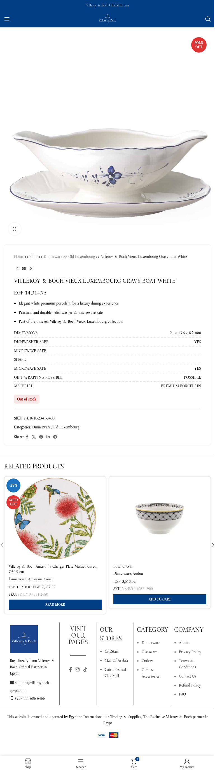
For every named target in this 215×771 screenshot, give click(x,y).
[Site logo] (107, 18)
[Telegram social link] (55, 437)
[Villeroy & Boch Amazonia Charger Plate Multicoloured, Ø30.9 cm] (55, 518)
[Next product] (30, 268)
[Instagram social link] (77, 669)
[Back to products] (24, 268)
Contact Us (187, 676)
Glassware (149, 651)
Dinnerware (53, 256)
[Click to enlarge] (14, 229)
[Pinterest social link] (41, 437)
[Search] (208, 19)
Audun (138, 573)
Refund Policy (190, 685)
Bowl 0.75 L (122, 566)
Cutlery (147, 660)
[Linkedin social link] (48, 437)
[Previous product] (17, 268)
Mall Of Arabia (116, 660)
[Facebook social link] (27, 437)
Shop (34, 256)
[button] (159, 599)
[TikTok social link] (85, 669)
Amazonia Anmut (41, 579)
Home (19, 256)
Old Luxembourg (81, 256)
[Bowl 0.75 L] (160, 518)
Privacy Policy (190, 651)
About (183, 642)
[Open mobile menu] (7, 19)
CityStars (112, 651)
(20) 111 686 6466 (30, 698)
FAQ (182, 694)
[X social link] (34, 437)
